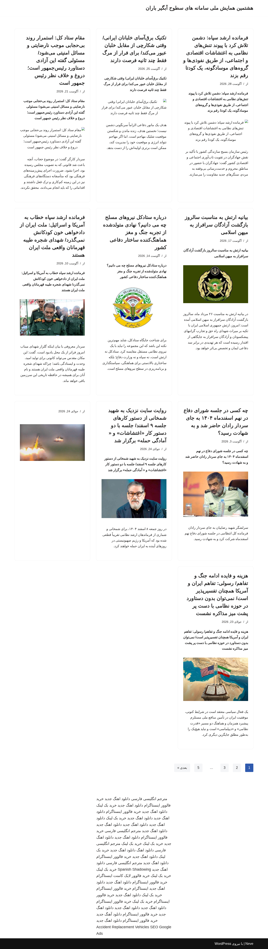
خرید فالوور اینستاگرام (123, 811)
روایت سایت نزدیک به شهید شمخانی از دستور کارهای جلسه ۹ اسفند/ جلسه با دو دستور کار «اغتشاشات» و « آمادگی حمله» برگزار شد (137, 425)
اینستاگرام (140, 888)
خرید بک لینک (106, 805)
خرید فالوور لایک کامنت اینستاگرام (123, 876)
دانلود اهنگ (145, 850)
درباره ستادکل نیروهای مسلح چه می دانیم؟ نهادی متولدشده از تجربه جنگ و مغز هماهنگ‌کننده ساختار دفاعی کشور (134, 232)
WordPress (223, 943)
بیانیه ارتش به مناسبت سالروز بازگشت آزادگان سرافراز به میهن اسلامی (216, 224)
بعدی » (182, 767)
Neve (249, 943)
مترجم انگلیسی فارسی (149, 799)
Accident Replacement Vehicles (122, 927)
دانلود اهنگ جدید (117, 799)
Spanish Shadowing (134, 869)
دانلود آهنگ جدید (109, 914)
